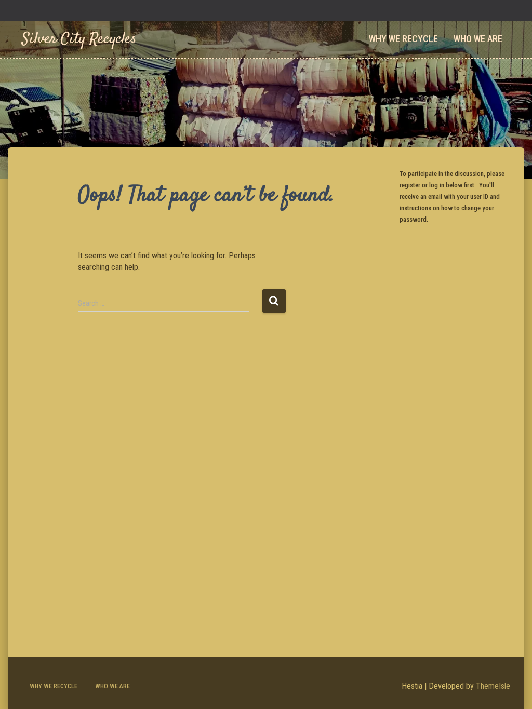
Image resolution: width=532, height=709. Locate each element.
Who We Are (478, 38)
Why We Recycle (403, 38)
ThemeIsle (493, 686)
